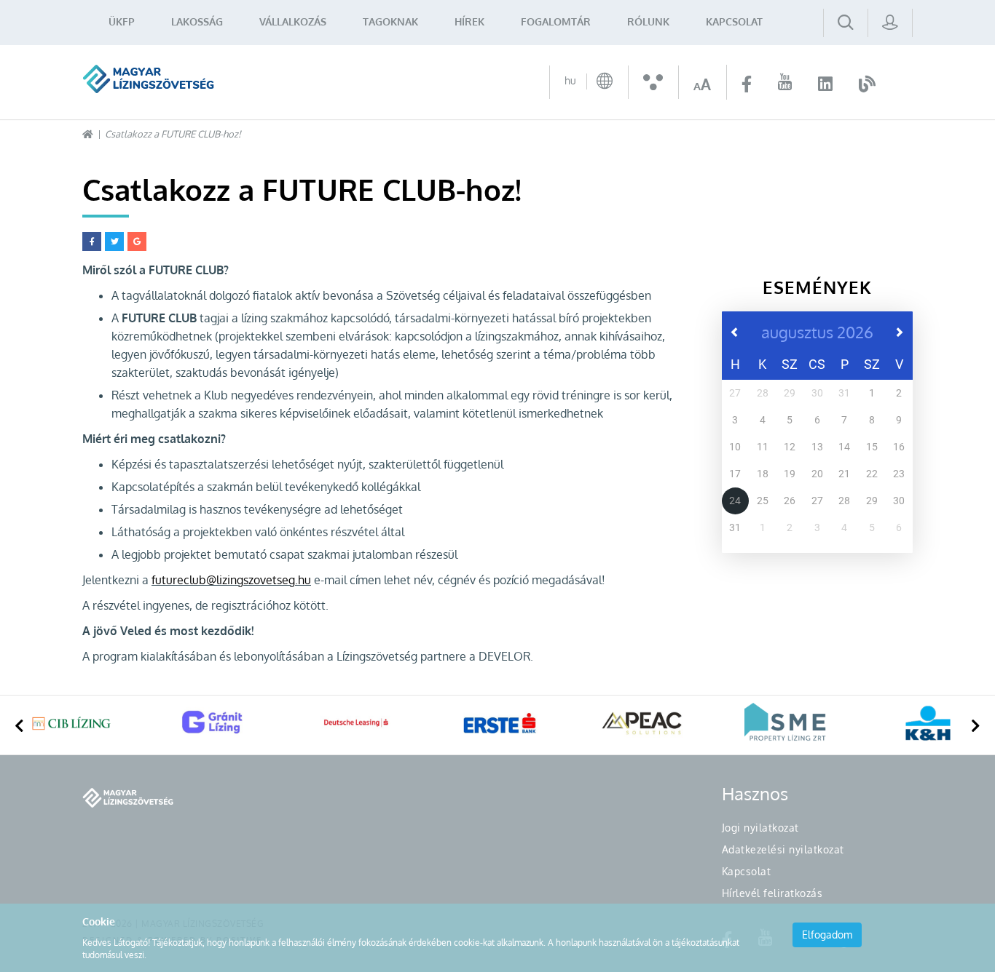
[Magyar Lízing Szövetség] (148, 79)
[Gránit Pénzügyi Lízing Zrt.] (214, 723)
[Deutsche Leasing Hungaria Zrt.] (357, 723)
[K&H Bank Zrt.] (928, 723)
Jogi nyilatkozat (760, 827)
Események (817, 287)
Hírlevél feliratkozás (772, 893)
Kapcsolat (734, 21)
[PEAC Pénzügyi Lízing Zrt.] (642, 723)
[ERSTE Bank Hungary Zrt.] (499, 723)
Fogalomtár (556, 21)
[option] (71, 725)
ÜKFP (122, 21)
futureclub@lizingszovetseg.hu (231, 580)
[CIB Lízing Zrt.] (71, 723)
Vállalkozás (292, 21)
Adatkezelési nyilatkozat (783, 849)
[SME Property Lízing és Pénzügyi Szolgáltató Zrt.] (785, 723)
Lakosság (197, 21)
